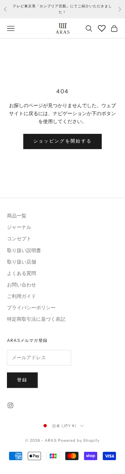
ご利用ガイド (21, 296)
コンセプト (19, 238)
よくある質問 (21, 273)
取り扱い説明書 (24, 250)
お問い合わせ (21, 285)
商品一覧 (16, 216)
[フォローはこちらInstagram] (10, 405)
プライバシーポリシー (31, 307)
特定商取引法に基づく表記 (36, 319)
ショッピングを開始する (62, 141)
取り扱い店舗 (21, 262)
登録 (22, 380)
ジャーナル (19, 227)
